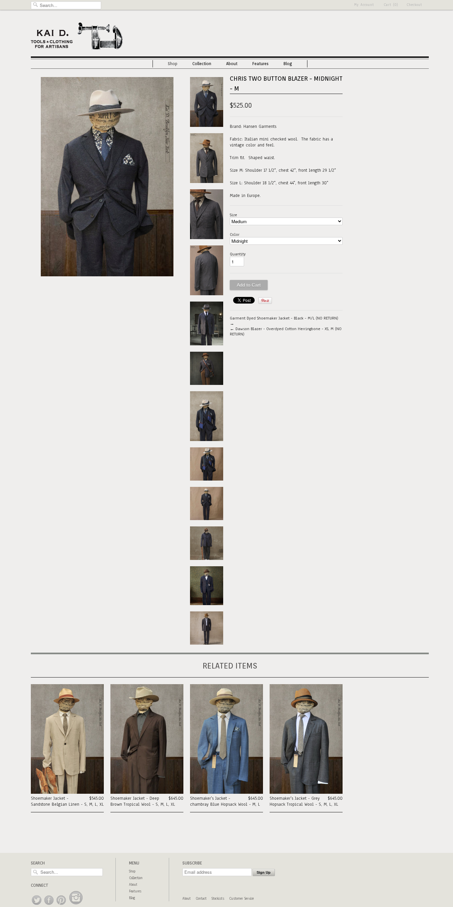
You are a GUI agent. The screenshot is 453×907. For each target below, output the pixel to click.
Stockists (218, 898)
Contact (201, 898)
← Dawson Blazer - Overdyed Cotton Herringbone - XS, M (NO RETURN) (286, 331)
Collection (201, 63)
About (231, 63)
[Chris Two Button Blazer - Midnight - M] (107, 275)
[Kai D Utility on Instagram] (76, 905)
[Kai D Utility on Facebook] (49, 905)
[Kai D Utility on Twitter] (37, 905)
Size (233, 215)
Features (260, 63)
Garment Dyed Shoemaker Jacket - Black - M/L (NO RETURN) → (284, 321)
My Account (364, 4)
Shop (172, 63)
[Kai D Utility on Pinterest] (61, 905)
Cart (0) (391, 4)
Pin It (265, 300)
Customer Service (241, 898)
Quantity (238, 254)
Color (234, 234)
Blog (288, 63)
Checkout (414, 4)
